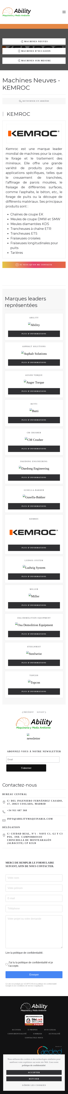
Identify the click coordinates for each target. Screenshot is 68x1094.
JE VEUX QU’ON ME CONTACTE (36, 265)
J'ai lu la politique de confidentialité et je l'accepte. (30, 964)
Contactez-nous (34, 1038)
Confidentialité (17, 1034)
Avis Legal (50, 1030)
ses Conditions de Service (23, 986)
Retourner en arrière (36, 101)
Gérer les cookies (34, 1085)
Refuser (34, 1079)
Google (8, 986)
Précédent (29, 712)
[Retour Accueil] (16, 12)
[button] (64, 12)
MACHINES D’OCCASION (36, 51)
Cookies (37, 1034)
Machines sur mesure (36, 61)
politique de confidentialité (34, 1065)
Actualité (54, 1034)
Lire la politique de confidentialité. (24, 952)
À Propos (33, 1030)
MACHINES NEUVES (36, 41)
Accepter (34, 1072)
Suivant (40, 712)
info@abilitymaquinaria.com (30, 819)
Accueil (16, 1030)
